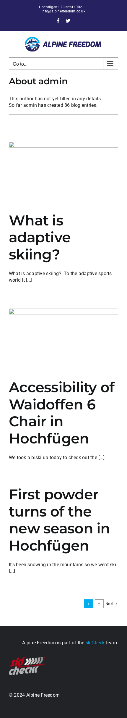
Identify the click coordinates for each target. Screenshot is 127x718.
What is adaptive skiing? (40, 237)
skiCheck (95, 643)
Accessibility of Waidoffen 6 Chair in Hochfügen (61, 413)
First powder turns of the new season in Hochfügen (59, 520)
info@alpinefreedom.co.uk (63, 11)
